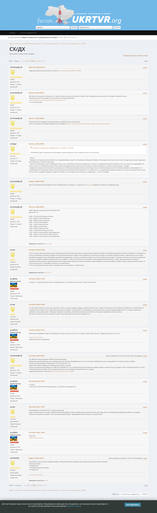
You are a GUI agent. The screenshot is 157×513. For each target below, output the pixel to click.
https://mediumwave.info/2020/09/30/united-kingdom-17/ (47, 100)
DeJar (14, 144)
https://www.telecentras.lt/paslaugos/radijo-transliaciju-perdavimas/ (88, 124)
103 (36, 61)
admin (46, 243)
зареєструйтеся (72, 37)
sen (13, 250)
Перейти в (115, 494)
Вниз (10, 61)
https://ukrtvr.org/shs (36, 337)
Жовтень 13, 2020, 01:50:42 (36, 181)
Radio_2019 (48, 272)
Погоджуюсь (132, 505)
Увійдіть (60, 37)
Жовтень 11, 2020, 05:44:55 (36, 118)
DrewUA (15, 458)
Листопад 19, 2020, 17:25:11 (37, 330)
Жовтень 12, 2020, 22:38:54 (36, 144)
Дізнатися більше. (74, 506)
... (24, 61)
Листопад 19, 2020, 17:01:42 (37, 279)
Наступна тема (142, 56)
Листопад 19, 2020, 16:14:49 (37, 250)
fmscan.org (88, 185)
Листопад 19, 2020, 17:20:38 (37, 304)
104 (38, 61)
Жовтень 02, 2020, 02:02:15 (36, 93)
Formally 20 (17, 67)
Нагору (11, 485)
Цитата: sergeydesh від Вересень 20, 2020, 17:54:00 (52, 148)
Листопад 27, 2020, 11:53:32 (37, 432)
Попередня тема (129, 56)
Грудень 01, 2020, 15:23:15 (36, 458)
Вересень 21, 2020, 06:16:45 (37, 67)
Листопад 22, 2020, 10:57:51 (37, 381)
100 (26, 61)
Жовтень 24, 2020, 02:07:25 (36, 207)
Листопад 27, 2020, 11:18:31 (37, 407)
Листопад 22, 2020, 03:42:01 (37, 356)
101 (29, 61)
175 (43, 61)
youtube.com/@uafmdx (36, 475)
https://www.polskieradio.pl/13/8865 (69, 71)
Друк (146, 61)
